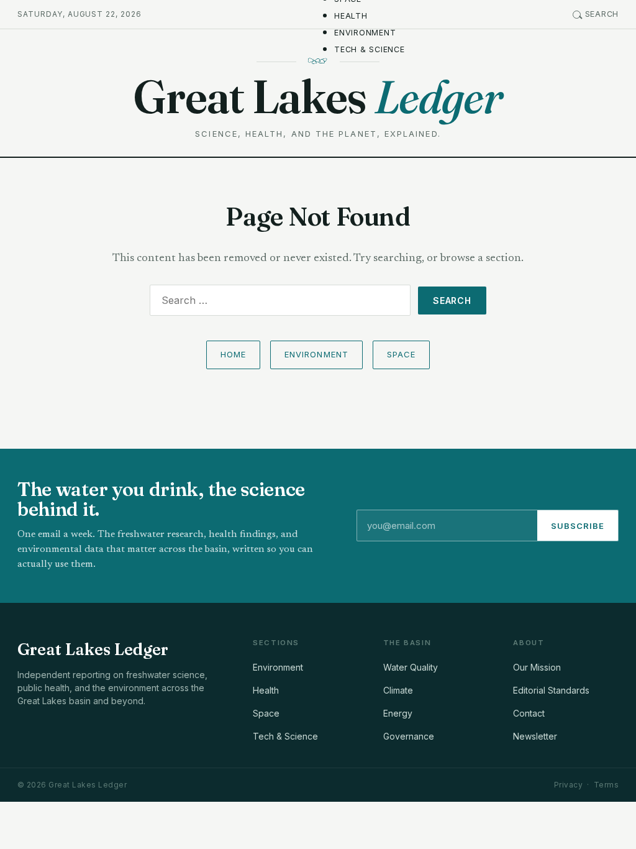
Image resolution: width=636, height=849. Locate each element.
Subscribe (577, 526)
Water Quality (410, 667)
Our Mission (537, 667)
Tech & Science (369, 49)
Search (602, 14)
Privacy (568, 784)
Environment (365, 32)
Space (401, 354)
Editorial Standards (551, 690)
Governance (408, 736)
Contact (529, 713)
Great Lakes (318, 96)
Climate (398, 690)
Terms (606, 784)
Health (351, 16)
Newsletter (535, 736)
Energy (397, 713)
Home (233, 354)
